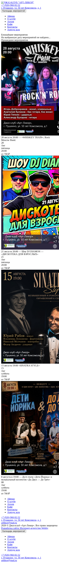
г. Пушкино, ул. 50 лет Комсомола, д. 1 (21, 8)
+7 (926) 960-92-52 (10, 5)
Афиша (11, 16)
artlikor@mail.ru (9, 522)
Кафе (10, 24)
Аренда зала (13, 29)
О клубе (11, 19)
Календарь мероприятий (13, 11)
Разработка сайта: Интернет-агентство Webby (24, 528)
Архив (10, 21)
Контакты (12, 27)
